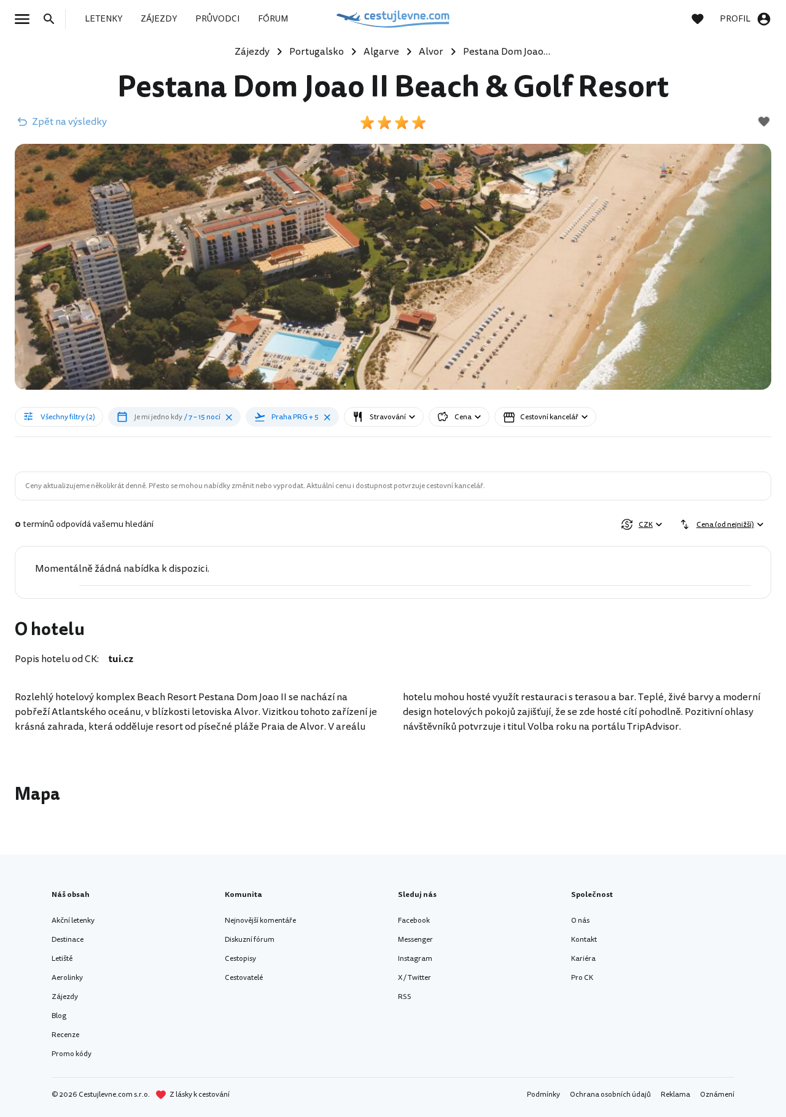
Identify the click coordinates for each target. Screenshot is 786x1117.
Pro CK (582, 978)
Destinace (68, 939)
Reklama (675, 1094)
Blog (59, 1016)
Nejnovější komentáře (260, 920)
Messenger (415, 939)
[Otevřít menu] (25, 19)
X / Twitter (414, 978)
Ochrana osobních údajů (610, 1094)
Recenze (65, 1035)
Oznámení (717, 1094)
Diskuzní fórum (249, 939)
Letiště (62, 958)
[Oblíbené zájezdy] (703, 19)
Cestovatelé (244, 978)
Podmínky (543, 1094)
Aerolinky (67, 978)
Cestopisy (240, 958)
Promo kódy (71, 1054)
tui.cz (121, 659)
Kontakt (584, 939)
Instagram (415, 958)
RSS (404, 997)
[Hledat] (52, 19)
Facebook (414, 920)
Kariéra (583, 958)
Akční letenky (73, 920)
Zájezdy (65, 997)
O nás (580, 920)
